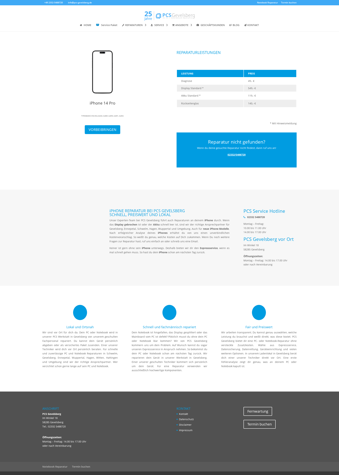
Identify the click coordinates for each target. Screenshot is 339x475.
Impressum (185, 430)
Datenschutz (186, 419)
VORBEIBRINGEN (102, 129)
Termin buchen (289, 3)
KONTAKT (253, 25)
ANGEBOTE (181, 25)
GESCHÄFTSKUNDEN (213, 25)
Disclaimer (185, 424)
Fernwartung (257, 411)
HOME (87, 25)
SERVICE (159, 25)
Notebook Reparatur (267, 3)
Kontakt (183, 414)
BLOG (236, 25)
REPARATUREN (134, 25)
